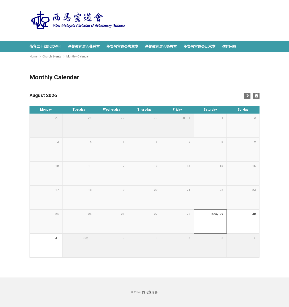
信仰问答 (229, 46)
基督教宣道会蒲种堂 (84, 46)
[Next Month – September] (247, 96)
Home (33, 56)
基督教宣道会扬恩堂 (161, 46)
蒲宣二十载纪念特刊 (45, 46)
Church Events (51, 56)
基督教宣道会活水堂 (199, 46)
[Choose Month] (256, 96)
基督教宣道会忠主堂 (122, 46)
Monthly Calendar (77, 56)
